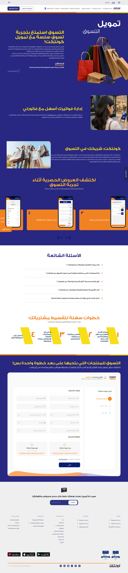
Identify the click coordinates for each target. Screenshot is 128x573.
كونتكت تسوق (86, 8)
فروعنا (17, 522)
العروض (57, 8)
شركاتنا (61, 522)
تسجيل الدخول (27, 8)
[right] (68, 238)
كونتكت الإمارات (59, 531)
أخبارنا (62, 542)
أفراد (113, 2)
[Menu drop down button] (118, 2)
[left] (60, 238)
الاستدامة (61, 536)
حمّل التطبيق (52, 115)
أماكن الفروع (50, 8)
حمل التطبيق (13, 8)
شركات (107, 2)
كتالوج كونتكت (64, 8)
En (9, 2)
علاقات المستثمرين (58, 534)
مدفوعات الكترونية (75, 8)
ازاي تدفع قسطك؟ (13, 528)
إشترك (73, 502)
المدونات (61, 539)
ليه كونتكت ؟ (59, 525)
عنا (63, 520)
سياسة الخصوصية (38, 520)
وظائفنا (61, 528)
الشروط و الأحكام (38, 526)
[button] (64, 265)
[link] (13, 71)
